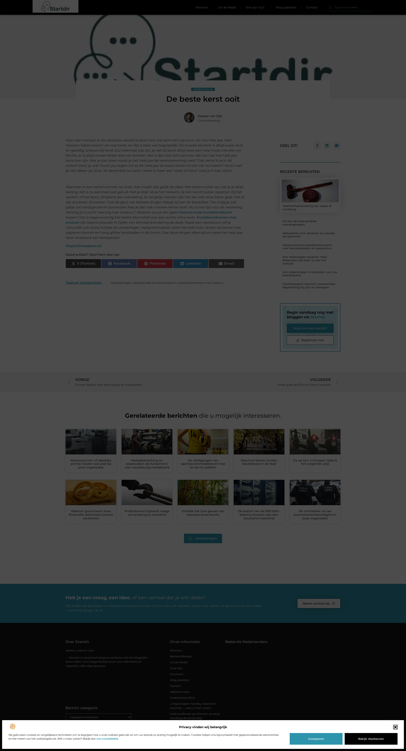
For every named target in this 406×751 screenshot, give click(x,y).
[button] (395, 727)
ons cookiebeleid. (107, 738)
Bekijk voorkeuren (371, 738)
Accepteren (316, 738)
